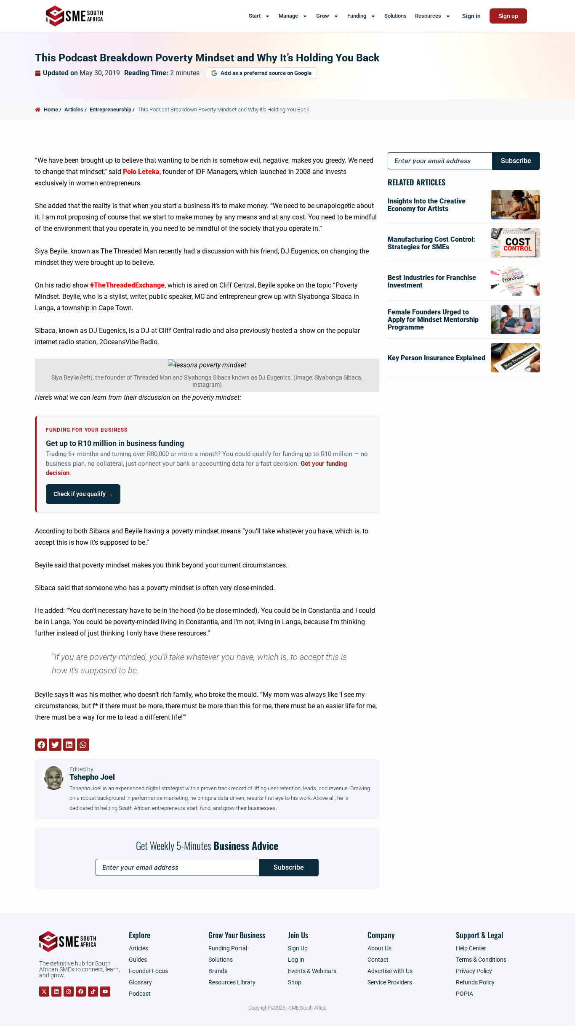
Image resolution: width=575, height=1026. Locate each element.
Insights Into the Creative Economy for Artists (427, 205)
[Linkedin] (56, 991)
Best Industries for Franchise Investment (432, 281)
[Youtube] (105, 991)
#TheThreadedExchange (127, 285)
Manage (288, 16)
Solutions (395, 16)
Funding (356, 16)
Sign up (508, 16)
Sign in (471, 16)
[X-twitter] (44, 991)
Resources (428, 16)
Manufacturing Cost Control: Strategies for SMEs (431, 243)
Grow (322, 16)
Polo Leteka (141, 172)
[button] (41, 745)
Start (255, 16)
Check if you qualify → (83, 494)
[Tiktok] (93, 991)
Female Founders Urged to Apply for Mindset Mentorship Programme (433, 319)
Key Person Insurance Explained (436, 358)
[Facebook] (81, 991)
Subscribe (289, 867)
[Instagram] (69, 991)
